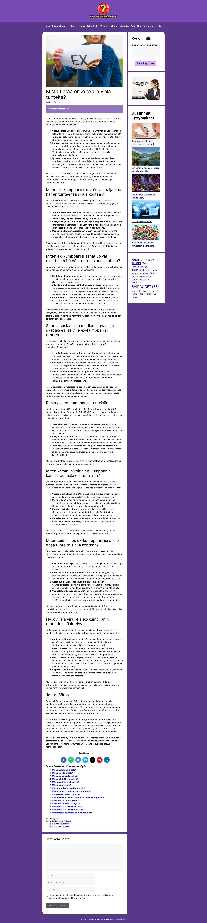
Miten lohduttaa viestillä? (65, 779)
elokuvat (152, 260)
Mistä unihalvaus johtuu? (59, 824)
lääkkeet (147, 273)
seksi (146, 291)
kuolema (152, 270)
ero (50, 821)
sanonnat (137, 291)
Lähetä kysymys (145, 63)
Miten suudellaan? (61, 785)
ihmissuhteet (57, 821)
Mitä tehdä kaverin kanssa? (66, 794)
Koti (73, 26)
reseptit (136, 282)
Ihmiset (139, 263)
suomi (154, 291)
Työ (133, 26)
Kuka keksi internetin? (142, 221)
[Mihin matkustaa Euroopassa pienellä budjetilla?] (146, 156)
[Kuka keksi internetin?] (146, 210)
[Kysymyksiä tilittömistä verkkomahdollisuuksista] (146, 131)
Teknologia (92, 26)
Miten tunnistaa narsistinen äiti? (68, 788)
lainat (135, 273)
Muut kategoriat (145, 26)
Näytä (69, 109)
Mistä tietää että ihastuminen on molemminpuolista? (79, 797)
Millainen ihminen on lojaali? (66, 803)
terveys (150, 294)
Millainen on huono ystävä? (66, 800)
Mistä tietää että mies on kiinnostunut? (72, 812)
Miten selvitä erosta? (62, 773)
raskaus (144, 280)
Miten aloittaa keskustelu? (65, 782)
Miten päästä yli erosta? (64, 770)
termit (138, 294)
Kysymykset (54, 819)
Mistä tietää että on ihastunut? (67, 806)
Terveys (104, 26)
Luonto (81, 26)
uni (134, 297)
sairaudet (145, 287)
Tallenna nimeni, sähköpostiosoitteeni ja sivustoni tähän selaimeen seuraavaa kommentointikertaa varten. (81, 896)
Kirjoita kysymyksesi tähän (145, 45)
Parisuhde (68, 821)
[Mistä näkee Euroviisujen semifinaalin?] (146, 183)
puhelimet (146, 276)
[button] (160, 26)
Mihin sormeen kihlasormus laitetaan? (71, 791)
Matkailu (124, 26)
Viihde (114, 26)
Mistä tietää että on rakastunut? (68, 809)
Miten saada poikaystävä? (65, 776)
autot (138, 259)
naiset (135, 276)
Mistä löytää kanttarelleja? (59, 826)
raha (135, 280)
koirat (138, 270)
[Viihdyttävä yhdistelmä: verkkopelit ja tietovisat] (146, 232)
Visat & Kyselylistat (56, 26)
